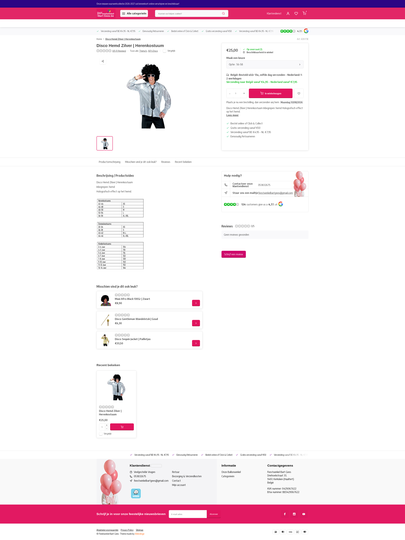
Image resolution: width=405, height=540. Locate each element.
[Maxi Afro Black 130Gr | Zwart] (105, 299)
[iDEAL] (275, 532)
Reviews (165, 161)
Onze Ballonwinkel (231, 472)
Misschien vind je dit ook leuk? (141, 161)
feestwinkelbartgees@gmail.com (275, 192)
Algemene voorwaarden (107, 530)
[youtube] (304, 514)
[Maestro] (305, 532)
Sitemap (139, 530)
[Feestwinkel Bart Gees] (106, 13)
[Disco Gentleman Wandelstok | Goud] (105, 320)
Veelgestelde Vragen (144, 472)
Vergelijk (171, 50)
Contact (176, 480)
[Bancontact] (297, 532)
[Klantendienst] (156, 466)
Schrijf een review (233, 254)
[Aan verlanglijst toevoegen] (131, 375)
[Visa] (290, 532)
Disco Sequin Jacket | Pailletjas (133, 339)
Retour (175, 472)
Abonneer (214, 514)
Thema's (143, 51)
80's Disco (153, 51)
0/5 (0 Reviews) (119, 51)
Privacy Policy (127, 530)
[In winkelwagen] (122, 426)
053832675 (264, 185)
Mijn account (179, 485)
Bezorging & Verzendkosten (187, 476)
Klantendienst (274, 13)
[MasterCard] (283, 532)
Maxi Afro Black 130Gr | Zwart (132, 298)
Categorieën (227, 476)
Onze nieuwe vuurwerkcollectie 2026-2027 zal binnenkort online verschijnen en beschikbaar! (138, 3)
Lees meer (232, 115)
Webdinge (139, 533)
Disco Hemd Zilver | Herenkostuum (122, 39)
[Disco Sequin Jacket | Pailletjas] (105, 340)
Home (99, 39)
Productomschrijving (109, 161)
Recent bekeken (183, 161)
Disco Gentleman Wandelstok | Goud (136, 319)
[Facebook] (285, 514)
